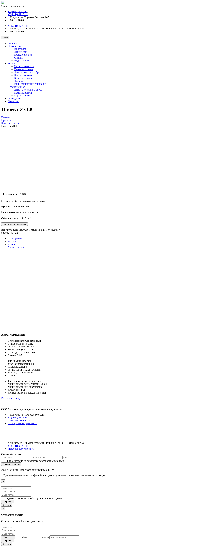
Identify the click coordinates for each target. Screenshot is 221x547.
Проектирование (23, 69)
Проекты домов (16, 86)
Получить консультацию (14, 224)
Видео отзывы (22, 60)
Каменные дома (23, 78)
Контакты (13, 101)
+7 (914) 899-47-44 (18, 25)
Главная (12, 43)
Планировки (15, 238)
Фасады (18, 81)
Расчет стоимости (24, 66)
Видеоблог (20, 48)
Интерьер (13, 244)
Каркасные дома (23, 75)
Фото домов (14, 98)
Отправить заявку (11, 464)
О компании (14, 46)
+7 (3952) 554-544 (17, 11)
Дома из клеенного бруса (28, 72)
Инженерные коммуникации (30, 83)
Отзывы (18, 57)
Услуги (12, 63)
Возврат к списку (11, 398)
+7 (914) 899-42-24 (18, 14)
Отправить (8, 501)
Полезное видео (23, 54)
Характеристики (17, 247)
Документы (20, 51)
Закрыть (7, 505)
